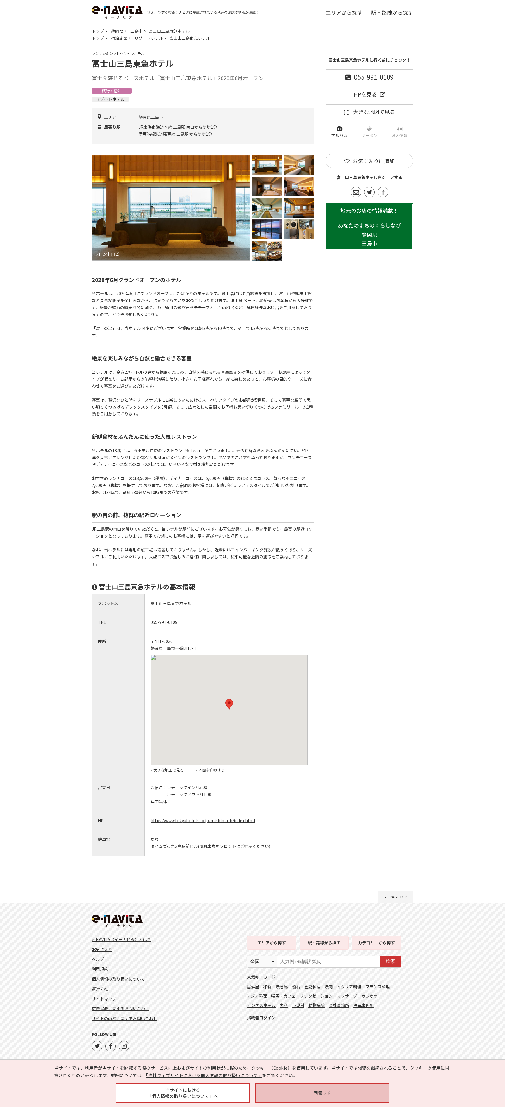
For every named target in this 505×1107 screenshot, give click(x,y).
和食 (267, 986)
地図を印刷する (211, 770)
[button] (229, 704)
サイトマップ (104, 999)
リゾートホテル (148, 38)
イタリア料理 (349, 986)
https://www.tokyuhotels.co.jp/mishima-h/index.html (203, 820)
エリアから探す (344, 12)
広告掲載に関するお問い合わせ (120, 1008)
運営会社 (100, 989)
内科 (284, 1005)
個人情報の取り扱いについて (118, 979)
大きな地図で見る (168, 770)
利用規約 (100, 969)
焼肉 (329, 986)
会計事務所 (339, 1005)
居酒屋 (253, 986)
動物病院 (316, 1005)
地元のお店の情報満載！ (369, 226)
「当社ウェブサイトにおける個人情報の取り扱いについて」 (204, 1075)
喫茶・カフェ (283, 996)
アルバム (339, 135)
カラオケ (369, 996)
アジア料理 (257, 996)
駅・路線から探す (392, 12)
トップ (98, 31)
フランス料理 (377, 986)
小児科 (298, 1005)
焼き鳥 (282, 986)
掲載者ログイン (261, 1017)
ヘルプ (98, 959)
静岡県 (117, 31)
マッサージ (347, 996)
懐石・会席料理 (306, 986)
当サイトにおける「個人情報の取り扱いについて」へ (183, 1093)
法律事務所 (363, 1005)
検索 (390, 961)
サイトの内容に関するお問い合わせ (124, 1018)
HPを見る (365, 94)
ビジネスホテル (261, 1005)
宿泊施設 (119, 38)
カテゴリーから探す (376, 943)
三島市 (136, 31)
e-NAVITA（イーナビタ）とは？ (121, 939)
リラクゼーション (316, 996)
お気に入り (102, 949)
